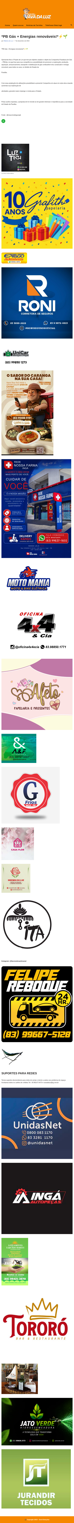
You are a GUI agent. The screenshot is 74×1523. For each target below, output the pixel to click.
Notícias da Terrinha (34, 25)
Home (7, 25)
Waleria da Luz (8, 41)
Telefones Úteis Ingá (53, 25)
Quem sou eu (18, 25)
